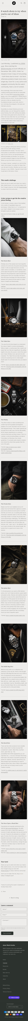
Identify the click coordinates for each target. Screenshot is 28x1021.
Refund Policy (6, 985)
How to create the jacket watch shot (15, 615)
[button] (2, 3)
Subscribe (5, 975)
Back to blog (15, 898)
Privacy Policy (6, 988)
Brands (4, 969)
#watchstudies (23, 187)
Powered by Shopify (19, 1017)
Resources (5, 966)
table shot (10, 143)
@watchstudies (6, 69)
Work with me (6, 972)
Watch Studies (11, 1017)
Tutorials (5, 962)
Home (4, 959)
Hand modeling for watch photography (16, 852)
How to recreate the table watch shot (15, 364)
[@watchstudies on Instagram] (14, 58)
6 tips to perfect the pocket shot (14, 533)
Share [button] (4, 891)
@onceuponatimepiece (12, 828)
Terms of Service (7, 991)
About (4, 979)
